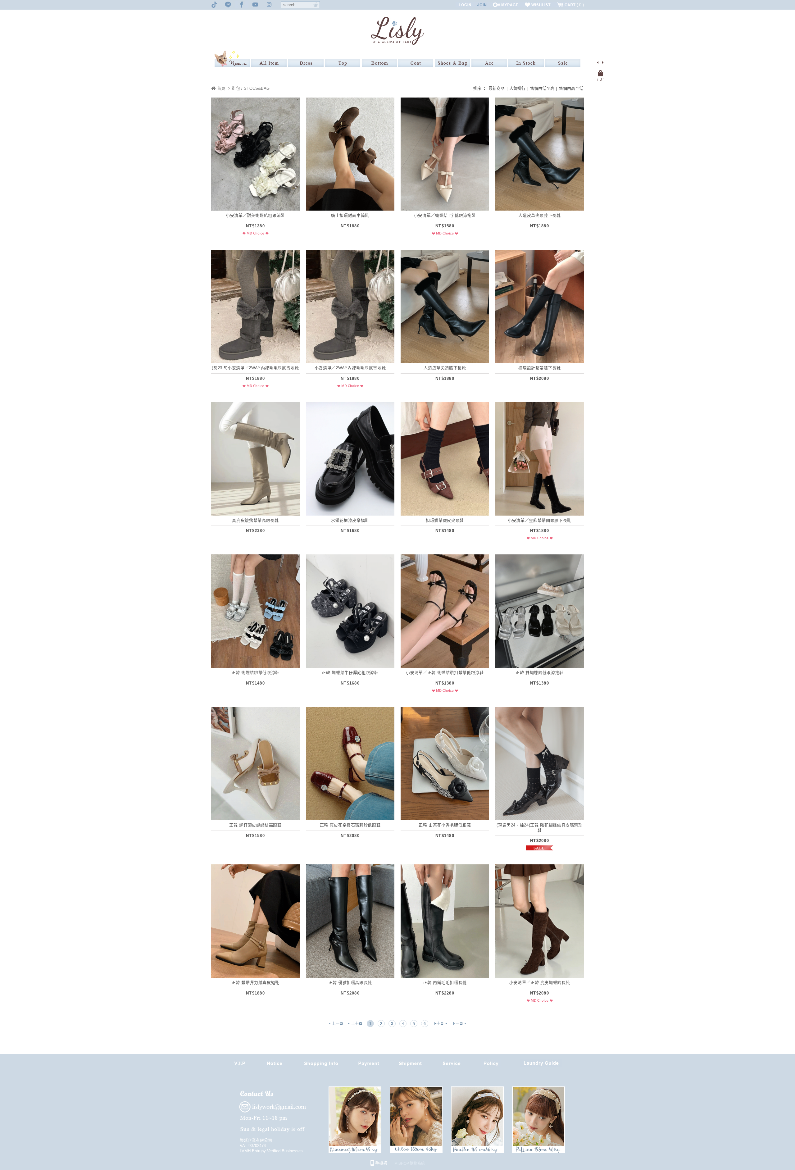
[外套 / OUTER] (415, 63)
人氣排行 (517, 88)
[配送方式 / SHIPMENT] (410, 1065)
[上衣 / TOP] (342, 63)
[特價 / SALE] (562, 63)
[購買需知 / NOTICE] (274, 1065)
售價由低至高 (542, 88)
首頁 (220, 88)
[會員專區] (505, 4)
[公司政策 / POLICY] (491, 1065)
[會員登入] (465, 4)
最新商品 (496, 88)
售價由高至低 (571, 88)
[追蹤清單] (537, 4)
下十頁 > (440, 1024)
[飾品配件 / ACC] (489, 63)
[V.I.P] (239, 1065)
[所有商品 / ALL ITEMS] (269, 63)
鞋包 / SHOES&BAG (251, 88)
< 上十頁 (355, 1024)
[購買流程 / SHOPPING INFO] (321, 1065)
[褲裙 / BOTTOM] (379, 63)
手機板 (380, 1163)
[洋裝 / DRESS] (306, 63)
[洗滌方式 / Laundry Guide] (541, 1065)
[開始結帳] (600, 73)
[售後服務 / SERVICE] (451, 1065)
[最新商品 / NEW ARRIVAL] (232, 59)
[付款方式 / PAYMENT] (369, 1065)
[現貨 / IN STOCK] (526, 63)
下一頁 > (459, 1024)
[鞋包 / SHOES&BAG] (452, 63)
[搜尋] (316, 5)
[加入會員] (482, 4)
